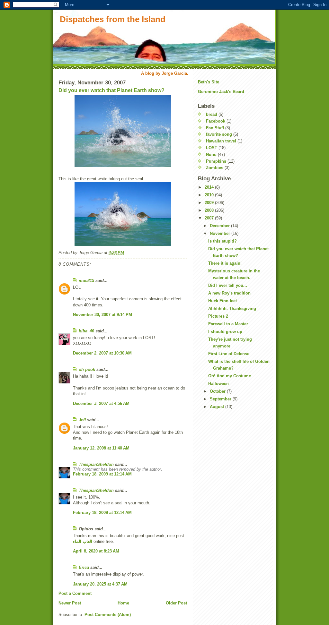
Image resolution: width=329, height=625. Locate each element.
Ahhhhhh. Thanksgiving (232, 308)
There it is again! (225, 263)
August (217, 406)
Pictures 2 (218, 316)
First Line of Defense (228, 353)
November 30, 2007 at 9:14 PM (102, 314)
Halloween (218, 383)
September (221, 399)
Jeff (82, 419)
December (220, 225)
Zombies (214, 167)
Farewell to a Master (228, 323)
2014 (210, 187)
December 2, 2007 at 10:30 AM (102, 353)
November (220, 233)
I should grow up (225, 331)
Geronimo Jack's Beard (221, 91)
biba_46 (86, 331)
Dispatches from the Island (112, 19)
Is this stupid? (222, 241)
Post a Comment (75, 593)
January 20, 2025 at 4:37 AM (100, 584)
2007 (210, 218)
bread (211, 114)
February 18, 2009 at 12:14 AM (102, 474)
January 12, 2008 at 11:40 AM (101, 448)
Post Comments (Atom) (107, 614)
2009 (210, 202)
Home (123, 603)
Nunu (211, 154)
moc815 (86, 280)
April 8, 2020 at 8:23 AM (96, 551)
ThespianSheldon (96, 464)
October (218, 391)
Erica (84, 567)
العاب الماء (82, 541)
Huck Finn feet (222, 300)
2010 (210, 195)
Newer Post (69, 603)
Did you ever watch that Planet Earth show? (111, 90)
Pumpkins (216, 161)
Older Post (176, 603)
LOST (211, 147)
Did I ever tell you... (227, 285)
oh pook (87, 369)
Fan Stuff (215, 127)
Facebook (215, 121)
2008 (210, 210)
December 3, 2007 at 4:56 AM (101, 403)
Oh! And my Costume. (230, 375)
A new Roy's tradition (229, 293)
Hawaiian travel (221, 141)
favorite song (219, 134)
